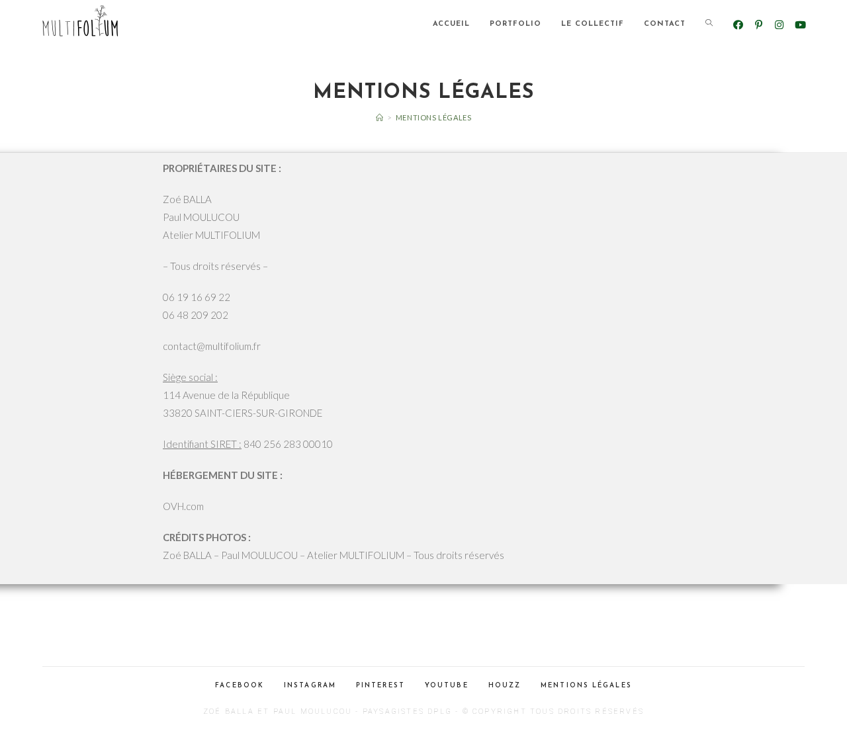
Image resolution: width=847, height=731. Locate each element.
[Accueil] (380, 117)
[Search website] (709, 24)
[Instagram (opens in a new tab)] (779, 25)
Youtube (446, 685)
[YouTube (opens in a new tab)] (799, 25)
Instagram (310, 685)
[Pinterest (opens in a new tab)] (758, 25)
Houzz (504, 685)
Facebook (239, 685)
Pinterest (380, 685)
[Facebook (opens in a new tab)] (738, 25)
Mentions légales (586, 685)
